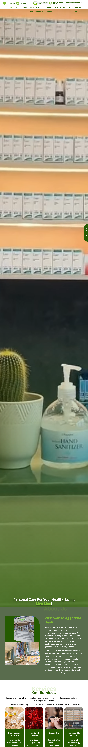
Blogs (71, 8)
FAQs (65, 8)
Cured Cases (49, 8)
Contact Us (78, 8)
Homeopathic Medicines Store (36, 8)
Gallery (58, 8)
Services (24, 8)
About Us (17, 8)
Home (11, 8)
